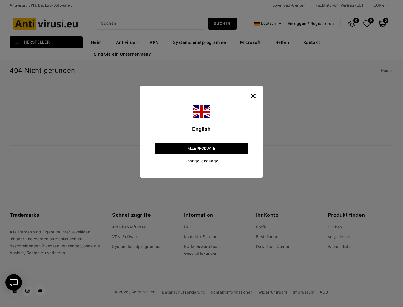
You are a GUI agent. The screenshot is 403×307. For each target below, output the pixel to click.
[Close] (253, 96)
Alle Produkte (201, 148)
